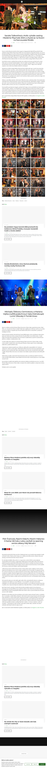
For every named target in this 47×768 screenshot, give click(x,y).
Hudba (23, 318)
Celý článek (9, 467)
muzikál (13, 431)
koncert (9, 431)
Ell (13, 42)
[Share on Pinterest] (9, 46)
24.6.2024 (18, 545)
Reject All (35, 764)
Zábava (22, 545)
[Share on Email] (7, 46)
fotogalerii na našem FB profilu (38, 607)
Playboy (17, 200)
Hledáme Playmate (8, 200)
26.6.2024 (18, 318)
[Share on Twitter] (5, 46)
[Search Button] (43, 1)
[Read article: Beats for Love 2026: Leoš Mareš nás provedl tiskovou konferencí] (23, 482)
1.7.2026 (10, 725)
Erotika (22, 42)
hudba (6, 431)
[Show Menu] (3, 1)
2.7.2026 (10, 461)
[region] (23, 763)
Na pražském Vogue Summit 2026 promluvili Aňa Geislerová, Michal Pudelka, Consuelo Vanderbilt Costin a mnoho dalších (21, 229)
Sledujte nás (23, 753)
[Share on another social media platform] (11, 46)
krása (14, 200)
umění (26, 200)
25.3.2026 (10, 496)
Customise (28, 764)
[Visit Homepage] (23, 2)
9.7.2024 (18, 42)
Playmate (21, 200)
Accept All (42, 764)
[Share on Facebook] (3, 46)
